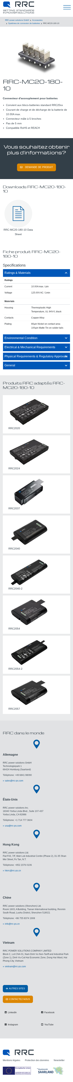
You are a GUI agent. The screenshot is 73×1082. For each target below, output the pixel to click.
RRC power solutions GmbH (17, 20)
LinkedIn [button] (12, 1012)
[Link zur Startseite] (18, 1052)
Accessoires (37, 20)
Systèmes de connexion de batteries (24, 23)
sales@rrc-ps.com (14, 780)
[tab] (36, 273)
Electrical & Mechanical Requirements (29, 347)
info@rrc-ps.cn (12, 924)
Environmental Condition (20, 338)
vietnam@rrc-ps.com (15, 966)
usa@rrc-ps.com (13, 825)
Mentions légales (11, 1060)
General (9, 365)
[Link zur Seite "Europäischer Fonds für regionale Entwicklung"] (34, 1070)
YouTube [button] (49, 1024)
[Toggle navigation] (67, 7)
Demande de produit (38, 167)
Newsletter (59, 1060)
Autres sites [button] (16, 988)
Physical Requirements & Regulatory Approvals (36, 356)
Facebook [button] (49, 1012)
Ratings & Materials (17, 272)
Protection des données (37, 1060)
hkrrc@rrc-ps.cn (13, 870)
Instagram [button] (12, 1024)
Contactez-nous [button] (19, 999)
